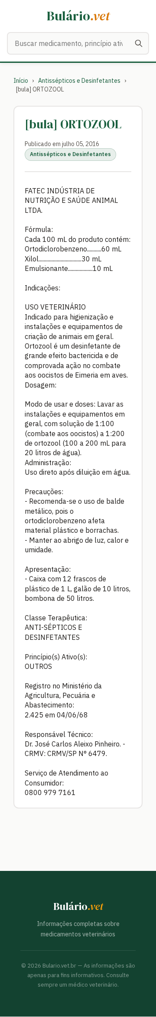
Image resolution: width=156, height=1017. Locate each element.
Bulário (78, 16)
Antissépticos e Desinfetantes (79, 81)
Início (20, 81)
